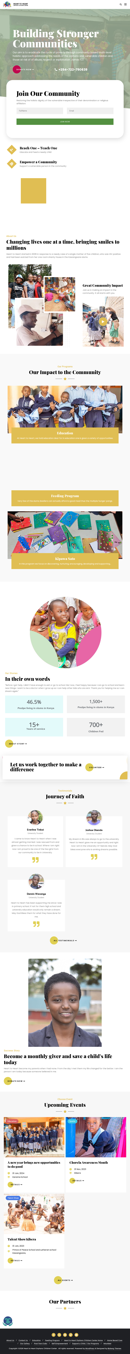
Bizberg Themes (114, 1348)
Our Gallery (25, 1343)
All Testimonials (64, 940)
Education (36, 1340)
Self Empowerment (60, 1343)
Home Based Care (114, 1340)
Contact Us (23, 1340)
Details (15, 1184)
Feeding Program (52, 1340)
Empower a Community (38, 162)
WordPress (89, 1348)
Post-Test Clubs (40, 1343)
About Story (17, 744)
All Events (64, 1280)
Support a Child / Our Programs (85, 1343)
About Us (10, 1340)
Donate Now (24, 69)
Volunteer (95, 767)
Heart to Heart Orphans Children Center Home (83, 1340)
